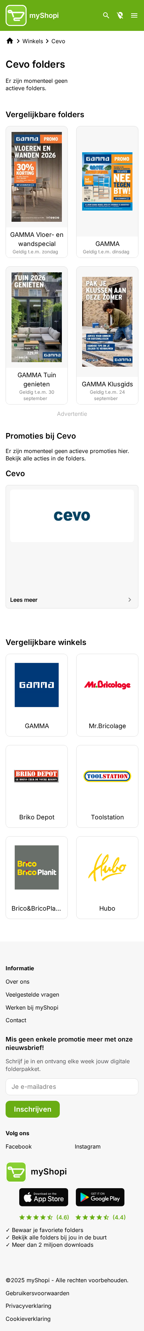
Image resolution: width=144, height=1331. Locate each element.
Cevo (58, 41)
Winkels (32, 41)
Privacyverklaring (28, 1305)
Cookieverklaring (28, 1318)
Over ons (17, 981)
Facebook (19, 1146)
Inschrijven (32, 1109)
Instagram (88, 1146)
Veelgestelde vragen (32, 994)
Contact (16, 1020)
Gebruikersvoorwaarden (37, 1293)
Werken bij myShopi (32, 1007)
